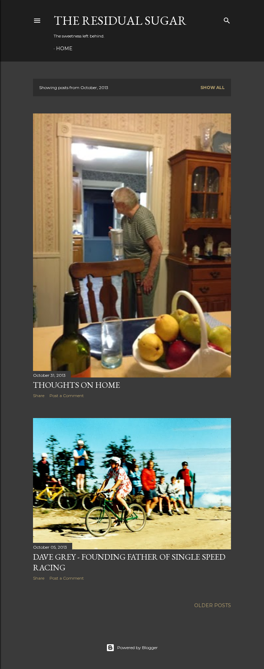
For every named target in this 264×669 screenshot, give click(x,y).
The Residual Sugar (120, 20)
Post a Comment (67, 395)
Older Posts (212, 605)
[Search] (227, 19)
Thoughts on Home (76, 385)
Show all (212, 87)
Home (64, 48)
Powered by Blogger (137, 647)
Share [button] (38, 395)
